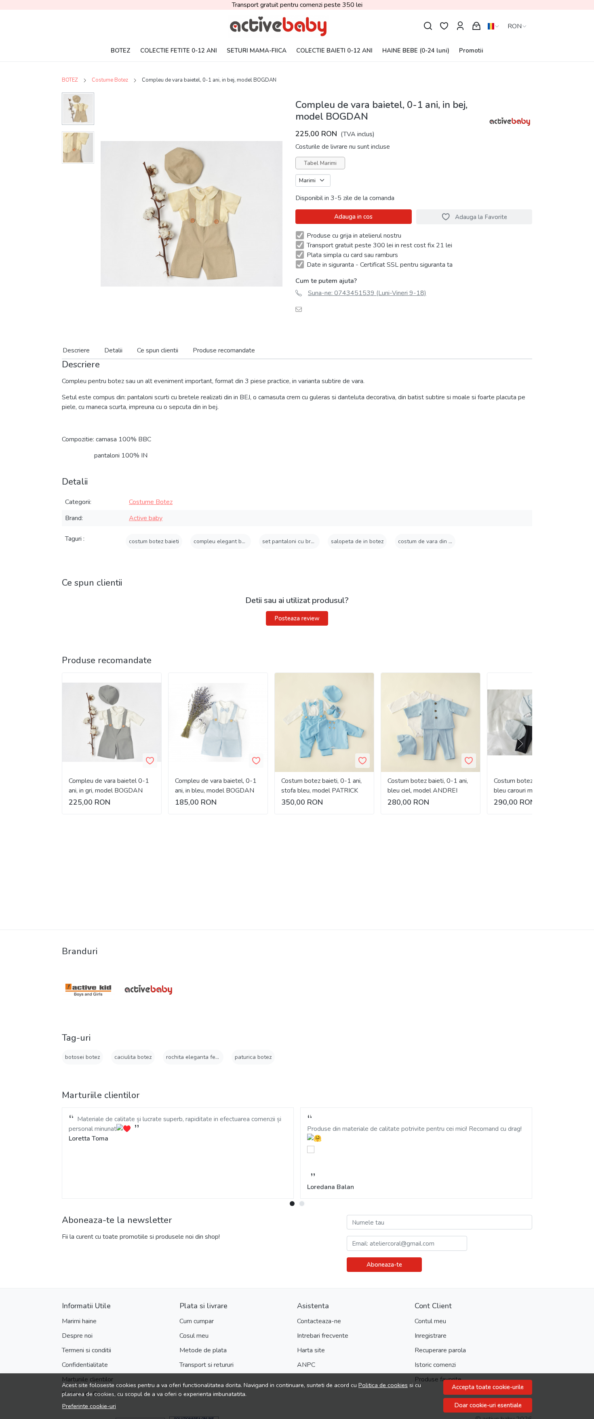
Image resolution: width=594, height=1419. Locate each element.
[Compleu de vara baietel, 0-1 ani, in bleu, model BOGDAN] (218, 722)
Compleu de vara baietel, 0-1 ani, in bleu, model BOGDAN (216, 785)
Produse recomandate (224, 350)
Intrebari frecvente (322, 1335)
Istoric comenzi (435, 1364)
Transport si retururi (206, 1364)
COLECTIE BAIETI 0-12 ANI (334, 50)
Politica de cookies (383, 1385)
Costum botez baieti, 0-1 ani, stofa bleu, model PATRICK (321, 785)
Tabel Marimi (320, 163)
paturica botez (253, 1057)
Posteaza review (297, 618)
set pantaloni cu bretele (293, 541)
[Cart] (476, 26)
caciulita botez (133, 1057)
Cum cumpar (196, 1321)
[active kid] (88, 990)
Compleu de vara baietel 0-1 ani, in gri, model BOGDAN (109, 785)
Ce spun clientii (157, 350)
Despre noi (77, 1335)
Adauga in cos (353, 217)
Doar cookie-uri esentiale (488, 1405)
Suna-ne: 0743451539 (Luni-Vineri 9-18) (367, 293)
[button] (416, 1148)
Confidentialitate (85, 1364)
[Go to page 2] (301, 1203)
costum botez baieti (154, 541)
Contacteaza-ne (319, 1321)
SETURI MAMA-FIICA (256, 50)
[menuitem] (78, 109)
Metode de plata (203, 1350)
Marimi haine (79, 1321)
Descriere (76, 350)
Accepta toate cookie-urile (488, 1387)
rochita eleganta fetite (195, 1057)
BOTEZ (121, 50)
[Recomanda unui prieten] (300, 309)
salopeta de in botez (357, 541)
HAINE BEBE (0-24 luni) (415, 50)
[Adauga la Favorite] (150, 760)
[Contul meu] (460, 26)
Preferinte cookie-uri (89, 1406)
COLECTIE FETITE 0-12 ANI (178, 50)
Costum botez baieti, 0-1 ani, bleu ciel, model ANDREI (428, 785)
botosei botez (82, 1057)
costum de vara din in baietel (435, 541)
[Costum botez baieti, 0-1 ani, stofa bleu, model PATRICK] (324, 722)
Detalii (113, 350)
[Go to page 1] (292, 1203)
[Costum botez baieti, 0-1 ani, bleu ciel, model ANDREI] (430, 722)
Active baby (145, 518)
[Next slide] (519, 743)
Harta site (311, 1350)
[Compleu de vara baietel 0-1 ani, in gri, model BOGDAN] (111, 722)
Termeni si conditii (86, 1350)
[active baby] (297, 26)
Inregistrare (431, 1335)
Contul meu (430, 1321)
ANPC (306, 1364)
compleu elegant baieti (223, 541)
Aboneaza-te (384, 1265)
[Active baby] (148, 989)
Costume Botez (110, 80)
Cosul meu (194, 1335)
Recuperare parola (440, 1350)
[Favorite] (444, 26)
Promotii (471, 50)
